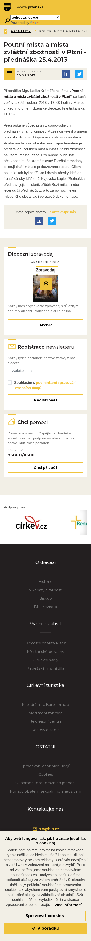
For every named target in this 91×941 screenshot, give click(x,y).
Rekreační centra (45, 721)
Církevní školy (45, 660)
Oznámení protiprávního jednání (45, 783)
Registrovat (45, 400)
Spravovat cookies (44, 915)
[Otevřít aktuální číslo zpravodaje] (45, 284)
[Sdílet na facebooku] (66, 74)
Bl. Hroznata (45, 606)
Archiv (45, 325)
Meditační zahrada (45, 713)
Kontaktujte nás (62, 212)
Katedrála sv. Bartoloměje (45, 704)
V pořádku (47, 928)
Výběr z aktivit (45, 624)
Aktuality (21, 31)
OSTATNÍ (45, 747)
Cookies (45, 774)
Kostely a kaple (46, 730)
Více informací (68, 905)
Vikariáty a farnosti (45, 590)
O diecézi (45, 562)
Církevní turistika (45, 685)
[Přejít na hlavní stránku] (23, 7)
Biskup (45, 598)
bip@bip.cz (48, 829)
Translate (46, 23)
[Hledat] (7, 20)
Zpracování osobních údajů (45, 766)
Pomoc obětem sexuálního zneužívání (45, 791)
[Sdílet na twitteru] (79, 74)
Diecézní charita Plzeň (45, 643)
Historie (45, 581)
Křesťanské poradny (45, 651)
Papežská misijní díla (45, 668)
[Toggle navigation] (67, 20)
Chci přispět (45, 467)
